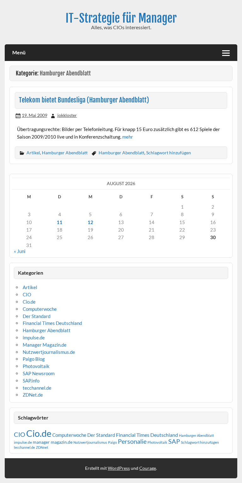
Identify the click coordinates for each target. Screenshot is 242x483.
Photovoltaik (36, 366)
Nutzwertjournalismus (90, 442)
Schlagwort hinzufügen (168, 152)
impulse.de (34, 337)
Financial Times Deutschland (52, 323)
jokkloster (67, 115)
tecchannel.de (37, 388)
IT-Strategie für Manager (121, 18)
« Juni (20, 251)
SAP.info (31, 380)
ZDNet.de (33, 395)
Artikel (33, 152)
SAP (174, 441)
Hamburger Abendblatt (65, 152)
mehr (127, 137)
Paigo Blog (34, 359)
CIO (27, 294)
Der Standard (36, 316)
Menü (19, 52)
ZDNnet (42, 447)
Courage (147, 468)
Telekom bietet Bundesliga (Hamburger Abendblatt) (84, 100)
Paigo (112, 442)
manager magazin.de (52, 442)
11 (59, 222)
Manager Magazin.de (44, 345)
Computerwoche (40, 309)
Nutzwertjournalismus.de (49, 352)
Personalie (132, 441)
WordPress (119, 468)
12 (90, 222)
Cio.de (29, 302)
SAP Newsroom (39, 373)
